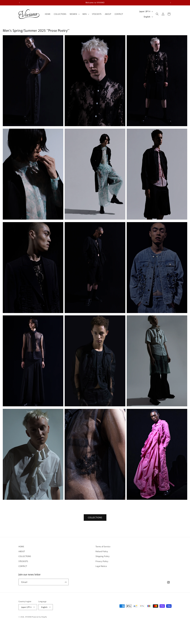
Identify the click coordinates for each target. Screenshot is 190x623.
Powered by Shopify (39, 616)
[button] (74, 14)
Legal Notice (101, 566)
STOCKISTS (23, 561)
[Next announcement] (170, 2)
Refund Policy (102, 551)
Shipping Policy (103, 556)
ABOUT (21, 551)
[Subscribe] (65, 582)
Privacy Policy (102, 561)
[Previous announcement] (19, 2)
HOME (21, 546)
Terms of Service (103, 546)
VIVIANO (28, 616)
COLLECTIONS (95, 517)
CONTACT (22, 566)
